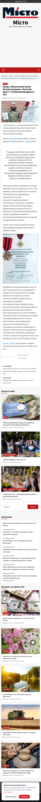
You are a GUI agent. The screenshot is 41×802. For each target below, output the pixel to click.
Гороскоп (6, 651)
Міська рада (12, 454)
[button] (3, 69)
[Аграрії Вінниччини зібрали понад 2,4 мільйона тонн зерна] (20, 717)
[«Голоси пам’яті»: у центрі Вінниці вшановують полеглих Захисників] (20, 479)
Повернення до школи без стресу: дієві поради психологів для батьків (20, 577)
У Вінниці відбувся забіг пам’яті (14, 460)
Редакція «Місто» (9, 98)
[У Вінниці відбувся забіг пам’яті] (20, 444)
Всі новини (7, 689)
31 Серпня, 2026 (20, 623)
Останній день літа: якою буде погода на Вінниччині (17, 542)
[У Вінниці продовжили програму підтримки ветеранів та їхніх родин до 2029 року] (20, 407)
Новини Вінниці (22, 489)
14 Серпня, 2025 (21, 98)
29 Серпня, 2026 (17, 499)
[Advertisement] (20, 49)
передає (28, 141)
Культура (6, 765)
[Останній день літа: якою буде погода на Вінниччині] (20, 679)
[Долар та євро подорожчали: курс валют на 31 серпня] (20, 603)
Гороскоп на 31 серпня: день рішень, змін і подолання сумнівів (18, 533)
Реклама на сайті (20, 1)
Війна (5, 84)
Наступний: (18, 380)
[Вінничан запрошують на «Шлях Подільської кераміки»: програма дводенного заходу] (20, 755)
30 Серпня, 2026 (20, 427)
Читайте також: (9, 343)
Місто (20, 22)
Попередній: (19, 370)
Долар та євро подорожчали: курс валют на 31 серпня (20, 524)
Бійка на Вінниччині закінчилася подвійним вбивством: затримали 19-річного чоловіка (19, 568)
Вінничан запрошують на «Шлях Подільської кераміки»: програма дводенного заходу (19, 559)
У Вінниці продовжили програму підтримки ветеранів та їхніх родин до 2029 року (18, 424)
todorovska (7, 462)
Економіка (7, 613)
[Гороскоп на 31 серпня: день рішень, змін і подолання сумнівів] (20, 641)
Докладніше (8, 792)
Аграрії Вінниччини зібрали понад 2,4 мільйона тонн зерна (20, 551)
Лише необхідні (10, 796)
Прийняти (24, 796)
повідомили (13, 138)
